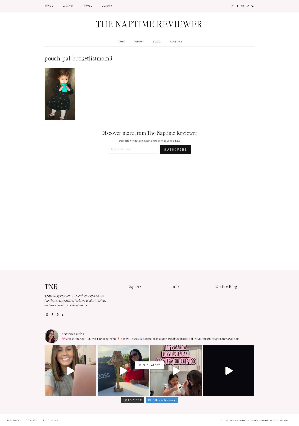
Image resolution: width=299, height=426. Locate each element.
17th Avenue (280, 420)
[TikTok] (62, 314)
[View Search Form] (253, 6)
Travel (87, 6)
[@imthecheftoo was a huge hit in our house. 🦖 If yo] (176, 371)
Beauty (107, 6)
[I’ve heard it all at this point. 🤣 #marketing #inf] (70, 371)
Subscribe (175, 149)
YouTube (31, 420)
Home (121, 42)
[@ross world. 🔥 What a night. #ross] (123, 371)
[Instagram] (232, 5)
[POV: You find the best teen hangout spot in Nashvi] (229, 371)
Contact (176, 42)
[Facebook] (237, 5)
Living (68, 6)
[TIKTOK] (247, 5)
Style (49, 6)
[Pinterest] (242, 5)
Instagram (14, 420)
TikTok (53, 420)
